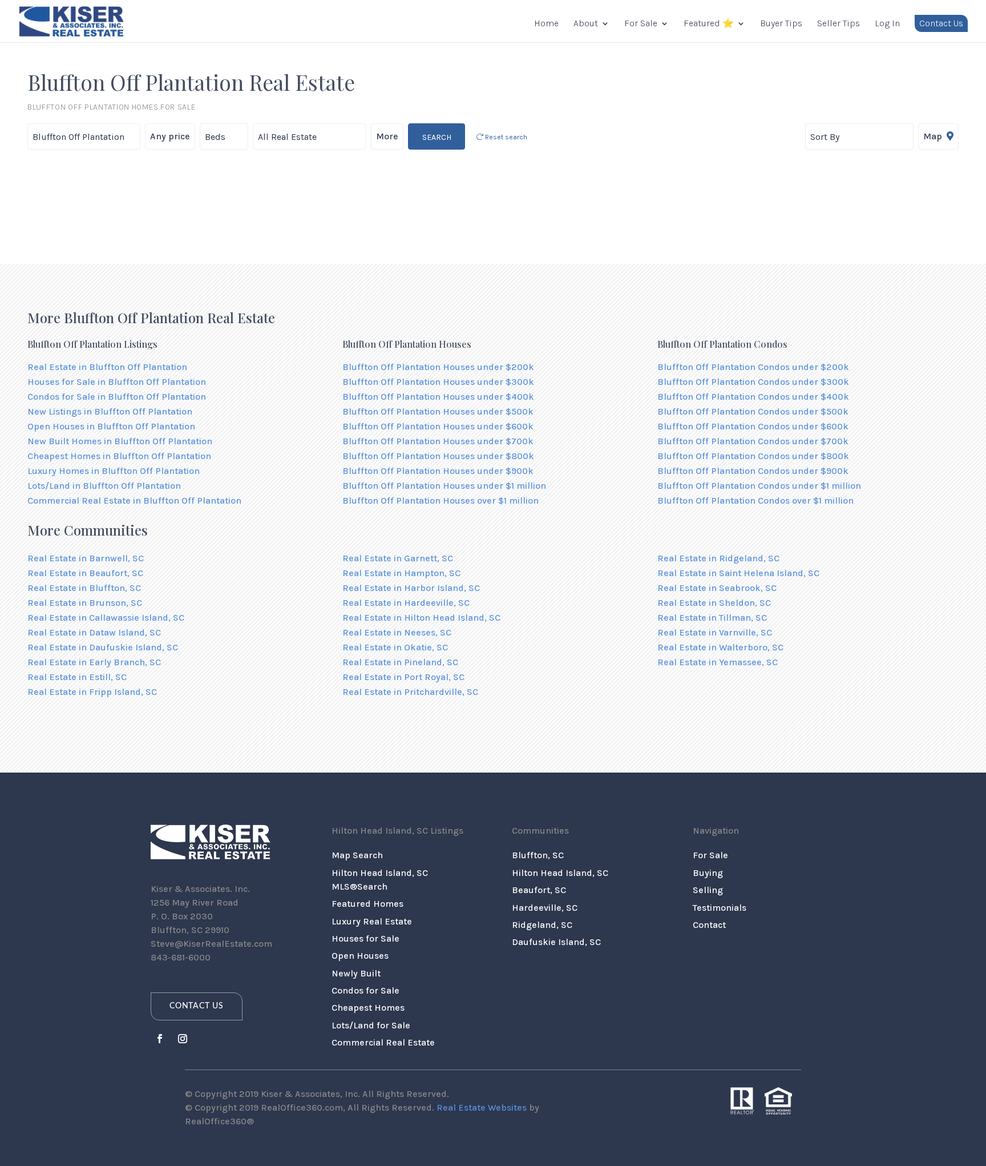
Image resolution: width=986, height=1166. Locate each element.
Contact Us (941, 23)
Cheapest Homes (368, 1007)
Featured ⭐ (709, 24)
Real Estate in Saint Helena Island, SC (738, 573)
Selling (708, 889)
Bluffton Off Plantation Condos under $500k (752, 411)
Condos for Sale (365, 990)
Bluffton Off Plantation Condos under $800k (753, 456)
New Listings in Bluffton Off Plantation (109, 411)
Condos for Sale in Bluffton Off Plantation (116, 396)
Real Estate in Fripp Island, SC (92, 691)
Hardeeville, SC (544, 907)
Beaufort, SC (539, 889)
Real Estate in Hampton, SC (401, 573)
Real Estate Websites (482, 1107)
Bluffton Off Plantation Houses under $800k (438, 456)
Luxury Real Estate (372, 921)
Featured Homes (367, 903)
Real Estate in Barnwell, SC (85, 558)
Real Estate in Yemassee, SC (717, 662)
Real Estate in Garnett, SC (397, 558)
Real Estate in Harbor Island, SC (411, 587)
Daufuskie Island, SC (556, 941)
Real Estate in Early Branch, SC (94, 662)
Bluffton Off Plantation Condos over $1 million (755, 500)
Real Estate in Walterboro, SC (720, 647)
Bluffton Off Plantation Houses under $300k (438, 381)
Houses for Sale (365, 938)
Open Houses (360, 955)
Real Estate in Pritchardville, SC (410, 691)
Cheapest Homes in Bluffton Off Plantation (119, 456)
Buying (708, 872)
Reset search (505, 137)
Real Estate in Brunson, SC (84, 602)
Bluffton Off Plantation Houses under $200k (438, 366)
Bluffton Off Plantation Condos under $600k (752, 426)
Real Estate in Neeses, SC (396, 632)
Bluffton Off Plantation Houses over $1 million (440, 500)
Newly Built (356, 973)
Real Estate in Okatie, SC (395, 647)
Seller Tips (838, 24)
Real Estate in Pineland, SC (400, 662)
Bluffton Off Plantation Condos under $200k (753, 366)
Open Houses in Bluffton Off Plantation (111, 426)
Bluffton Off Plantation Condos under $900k (752, 470)
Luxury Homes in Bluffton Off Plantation (113, 470)
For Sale (640, 24)
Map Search (357, 855)
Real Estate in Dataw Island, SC (94, 632)
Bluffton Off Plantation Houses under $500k (438, 411)
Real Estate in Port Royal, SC (403, 677)
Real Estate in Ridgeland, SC (718, 558)
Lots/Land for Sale (371, 1025)
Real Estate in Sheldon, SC (714, 602)
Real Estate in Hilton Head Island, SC (421, 617)
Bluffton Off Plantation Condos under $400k (753, 396)
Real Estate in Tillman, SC (712, 617)
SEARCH (436, 137)
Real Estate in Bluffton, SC (84, 587)
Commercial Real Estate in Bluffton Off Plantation (134, 500)
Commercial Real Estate (383, 1042)
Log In (887, 24)
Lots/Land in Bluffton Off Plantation (104, 485)
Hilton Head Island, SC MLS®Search (380, 879)
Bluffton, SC (538, 855)
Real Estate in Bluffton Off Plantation (107, 366)
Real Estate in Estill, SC (77, 677)
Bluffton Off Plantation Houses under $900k (438, 470)
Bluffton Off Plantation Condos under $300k (753, 381)
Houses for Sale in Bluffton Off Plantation (116, 381)
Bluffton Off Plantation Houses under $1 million (444, 485)
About (585, 24)
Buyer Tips (781, 24)
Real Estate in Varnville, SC (714, 632)
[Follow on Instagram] (182, 1039)
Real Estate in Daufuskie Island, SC (102, 647)
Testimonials (719, 907)
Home (546, 24)
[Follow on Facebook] (160, 1039)
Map (933, 136)
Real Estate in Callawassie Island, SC (105, 617)
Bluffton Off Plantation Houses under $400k (438, 396)
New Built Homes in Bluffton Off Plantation (119, 441)
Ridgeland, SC (542, 924)
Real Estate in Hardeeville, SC (406, 602)
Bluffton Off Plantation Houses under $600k (438, 426)
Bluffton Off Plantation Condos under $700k (752, 441)
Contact (709, 924)
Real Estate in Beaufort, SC (85, 573)
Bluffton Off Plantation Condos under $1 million (759, 485)
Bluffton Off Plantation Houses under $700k (438, 441)
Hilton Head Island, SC (560, 872)
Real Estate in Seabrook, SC (717, 587)
